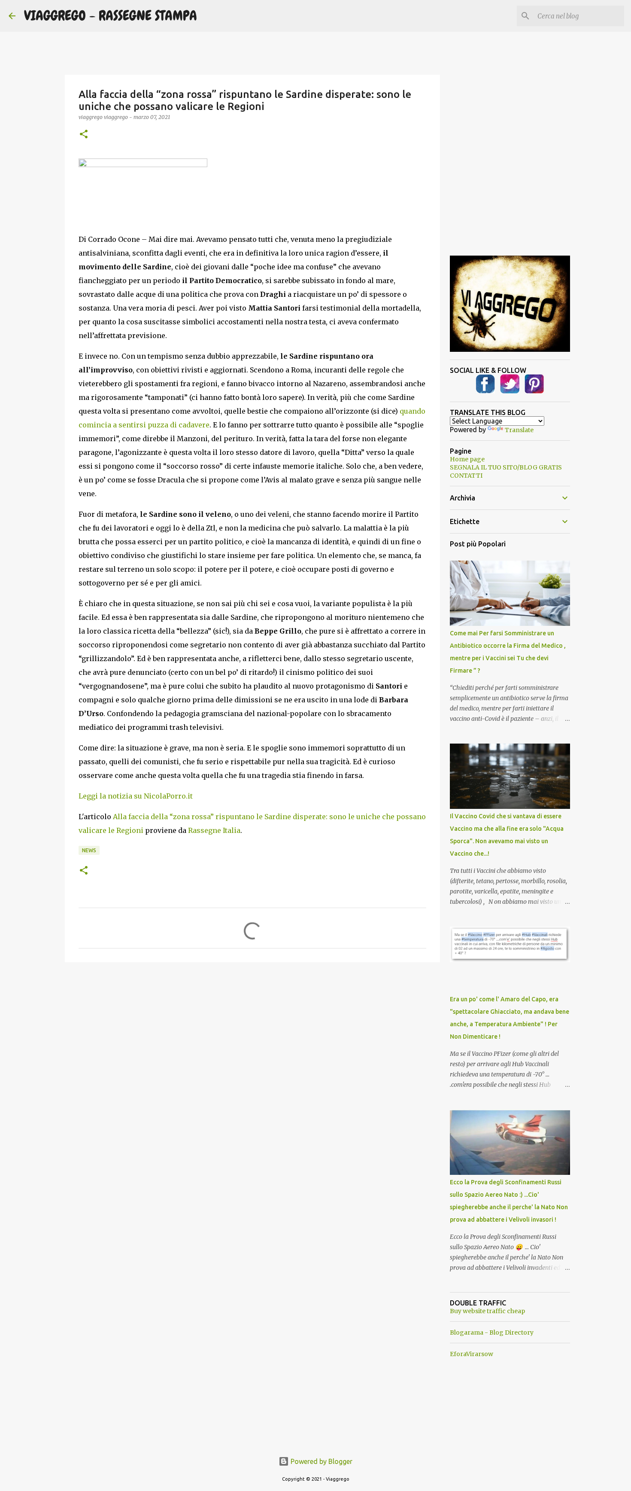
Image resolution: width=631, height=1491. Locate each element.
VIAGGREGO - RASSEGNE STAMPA (110, 15)
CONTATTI (466, 475)
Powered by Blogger (320, 1461)
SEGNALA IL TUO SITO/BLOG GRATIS (506, 467)
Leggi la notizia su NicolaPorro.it (136, 796)
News (89, 850)
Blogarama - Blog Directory (492, 1332)
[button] (84, 134)
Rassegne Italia (214, 830)
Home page (467, 459)
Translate (519, 430)
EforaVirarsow (471, 1354)
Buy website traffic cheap (487, 1311)
